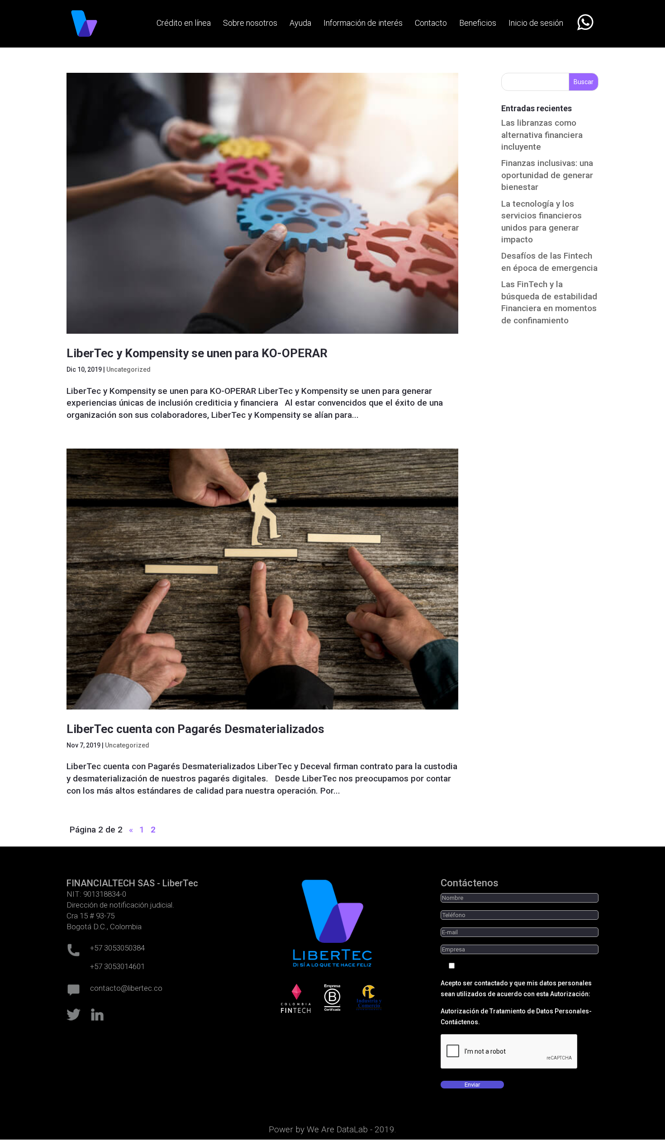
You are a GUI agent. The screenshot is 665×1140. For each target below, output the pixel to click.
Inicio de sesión (535, 24)
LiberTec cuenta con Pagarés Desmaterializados (195, 729)
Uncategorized (128, 369)
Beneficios (477, 24)
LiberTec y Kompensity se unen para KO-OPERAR (197, 353)
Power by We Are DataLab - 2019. (332, 1129)
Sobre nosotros (250, 24)
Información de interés (363, 24)
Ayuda (300, 24)
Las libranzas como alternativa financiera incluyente (542, 135)
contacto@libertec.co (126, 988)
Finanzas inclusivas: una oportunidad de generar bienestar (547, 175)
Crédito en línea (184, 24)
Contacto (431, 24)
